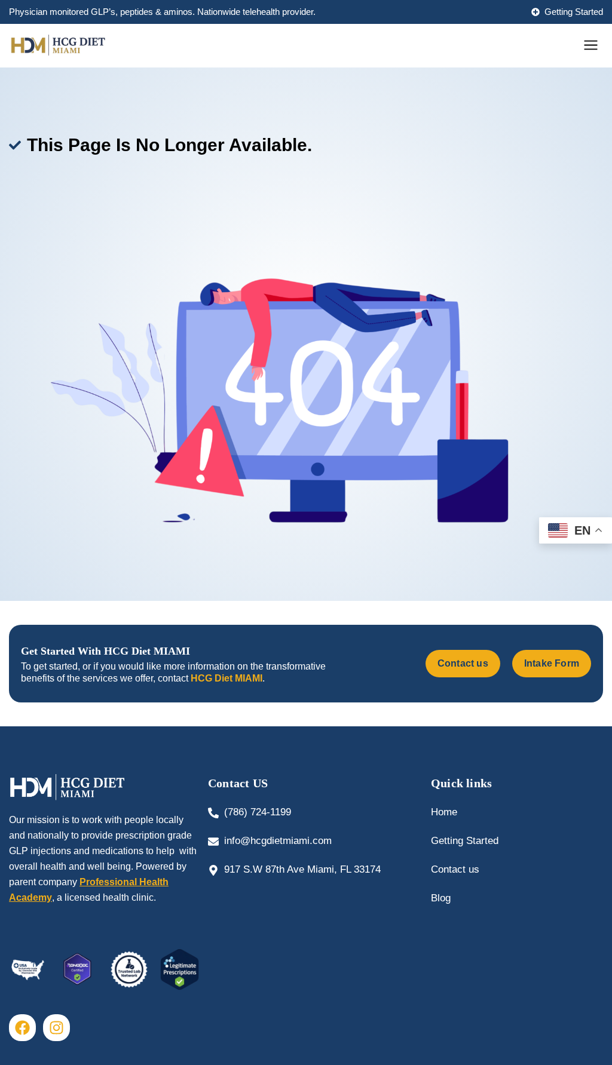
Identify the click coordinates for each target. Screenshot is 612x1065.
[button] (591, 46)
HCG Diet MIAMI (226, 678)
